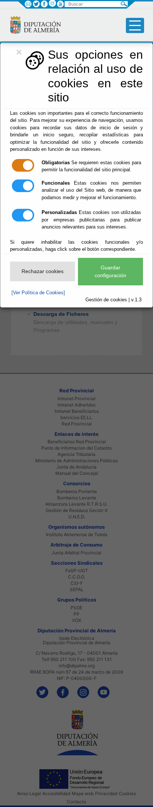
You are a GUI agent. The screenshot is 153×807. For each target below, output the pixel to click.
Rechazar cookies (43, 271)
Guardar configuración (110, 271)
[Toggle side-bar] (135, 25)
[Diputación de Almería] (32, 25)
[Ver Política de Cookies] (38, 292)
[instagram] (52, 3)
